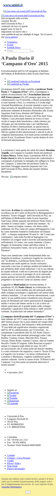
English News (9, 378)
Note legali (12, 466)
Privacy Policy (14, 463)
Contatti (11, 455)
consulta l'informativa (11, 487)
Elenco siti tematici (16, 468)
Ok (28, 492)
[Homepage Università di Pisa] (41, 24)
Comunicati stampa (13, 384)
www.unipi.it (11, 37)
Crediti (10, 460)
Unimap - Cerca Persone (18, 458)
